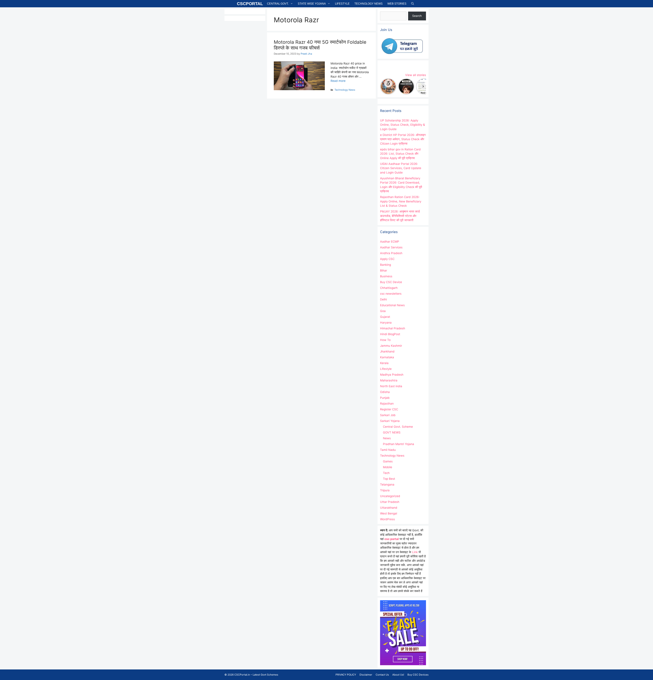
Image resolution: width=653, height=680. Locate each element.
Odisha (385, 392)
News (387, 438)
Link (415, 552)
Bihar (383, 270)
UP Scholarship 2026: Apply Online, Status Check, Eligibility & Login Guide (402, 125)
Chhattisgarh (389, 288)
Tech (386, 473)
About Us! (398, 674)
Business (386, 276)
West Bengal (388, 513)
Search (417, 16)
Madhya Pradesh (391, 374)
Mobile (387, 467)
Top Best (389, 478)
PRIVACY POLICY (346, 674)
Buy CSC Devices (418, 674)
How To (385, 340)
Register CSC (389, 409)
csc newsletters (390, 293)
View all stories (415, 75)
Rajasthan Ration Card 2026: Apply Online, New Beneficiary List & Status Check (400, 201)
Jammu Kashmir (391, 345)
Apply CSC (387, 259)
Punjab (385, 397)
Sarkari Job (388, 415)
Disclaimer (365, 674)
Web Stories (396, 3)
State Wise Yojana (312, 3)
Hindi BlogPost (390, 334)
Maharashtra (388, 380)
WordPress (387, 519)
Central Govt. (278, 3)
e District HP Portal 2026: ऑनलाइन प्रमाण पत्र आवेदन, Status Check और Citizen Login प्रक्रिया (403, 139)
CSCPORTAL (250, 3)
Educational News (392, 305)
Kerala (384, 363)
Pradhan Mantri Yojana (398, 444)
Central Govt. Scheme (398, 426)
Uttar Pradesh (389, 502)
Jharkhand (387, 351)
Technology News (368, 3)
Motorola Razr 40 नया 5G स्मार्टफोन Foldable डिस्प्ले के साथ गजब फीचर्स (320, 45)
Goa (383, 311)
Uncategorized (390, 496)
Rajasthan (387, 403)
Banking (385, 264)
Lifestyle (342, 3)
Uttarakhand (388, 507)
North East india (391, 386)
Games (388, 461)
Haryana (386, 322)
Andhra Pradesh (391, 253)
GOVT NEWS (391, 432)
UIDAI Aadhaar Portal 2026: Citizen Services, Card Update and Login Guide (400, 168)
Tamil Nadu (388, 450)
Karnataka (387, 357)
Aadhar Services (391, 247)
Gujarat (385, 316)
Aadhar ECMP (389, 241)
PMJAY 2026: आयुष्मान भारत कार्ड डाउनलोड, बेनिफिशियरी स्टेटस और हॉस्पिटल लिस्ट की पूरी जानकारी (400, 216)
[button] (412, 3)
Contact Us (382, 674)
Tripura (385, 490)
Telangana (387, 484)
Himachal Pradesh (392, 328)
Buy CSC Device (391, 282)
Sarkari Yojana (390, 421)
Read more (338, 81)
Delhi (383, 299)
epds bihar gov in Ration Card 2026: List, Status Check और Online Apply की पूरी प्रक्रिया (400, 154)
